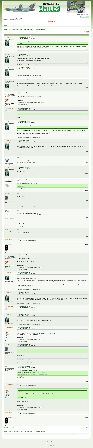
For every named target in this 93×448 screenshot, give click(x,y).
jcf (6, 210)
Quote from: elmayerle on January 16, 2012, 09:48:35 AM (26, 41)
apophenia (8, 37)
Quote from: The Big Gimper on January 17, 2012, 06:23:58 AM (27, 125)
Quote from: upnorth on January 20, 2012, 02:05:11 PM (26, 387)
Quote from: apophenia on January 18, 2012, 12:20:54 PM (27, 183)
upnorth (8, 193)
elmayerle (8, 180)
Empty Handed (9, 108)
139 (10, 32)
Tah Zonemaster (48, 442)
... (9, 32)
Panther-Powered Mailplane (24, 67)
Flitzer (7, 229)
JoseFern (8, 157)
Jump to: (77, 434)
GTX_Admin (35, 29)
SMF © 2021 (46, 441)
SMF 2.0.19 (42, 441)
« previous (85, 31)
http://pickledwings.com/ (21, 360)
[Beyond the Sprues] (5, 252)
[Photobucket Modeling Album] (5, 105)
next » (88, 31)
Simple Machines (51, 441)
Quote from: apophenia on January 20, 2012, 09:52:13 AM (27, 370)
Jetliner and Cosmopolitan (24, 79)
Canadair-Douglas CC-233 (24, 140)
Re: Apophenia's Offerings (24, 37)
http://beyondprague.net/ (21, 207)
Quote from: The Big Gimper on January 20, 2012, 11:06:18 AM (28, 389)
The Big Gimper (9, 93)
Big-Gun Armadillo (22, 54)
